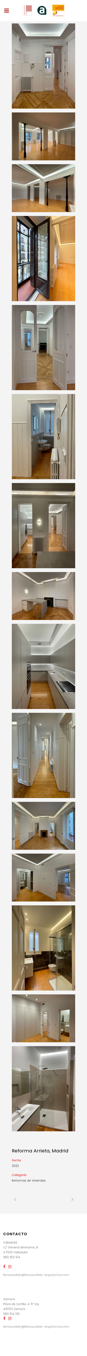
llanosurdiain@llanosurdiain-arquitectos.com (36, 1275)
